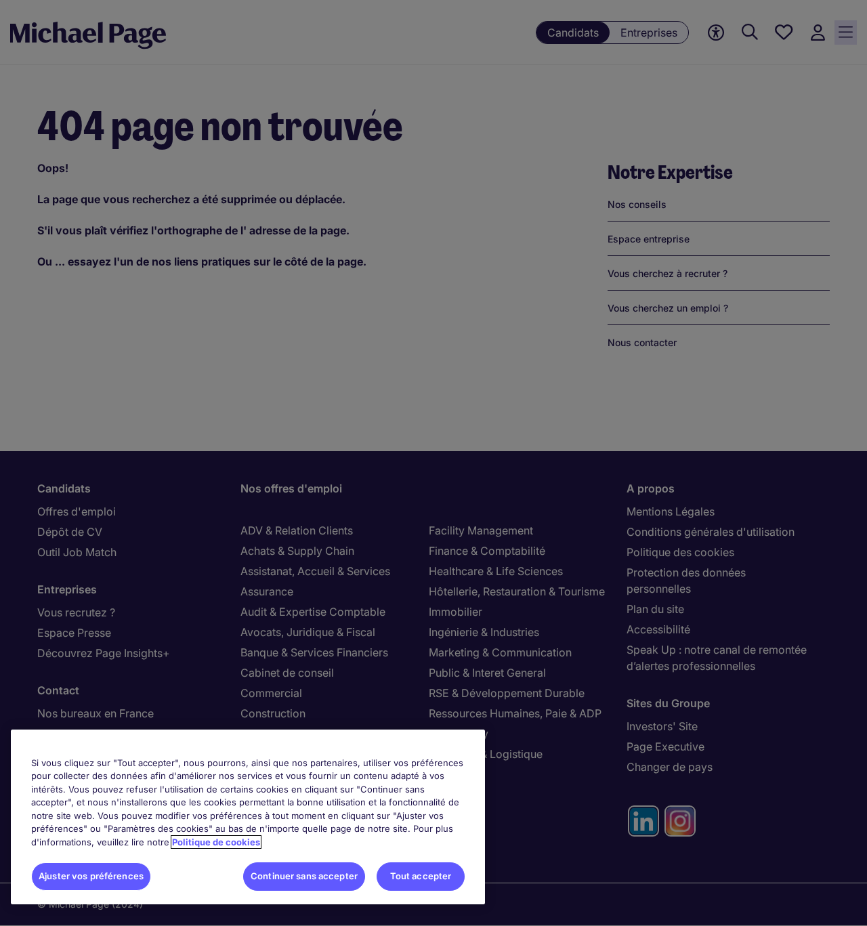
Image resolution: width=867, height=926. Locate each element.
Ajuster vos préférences (91, 875)
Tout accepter (421, 875)
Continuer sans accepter (304, 875)
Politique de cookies (216, 842)
